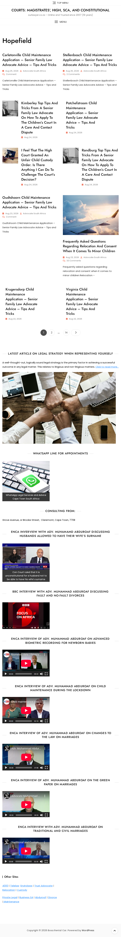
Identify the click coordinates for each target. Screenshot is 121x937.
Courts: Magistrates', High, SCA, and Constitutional (60, 10)
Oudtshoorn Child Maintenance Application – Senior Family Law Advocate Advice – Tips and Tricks (29, 202)
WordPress (88, 930)
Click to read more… (107, 366)
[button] (60, 21)
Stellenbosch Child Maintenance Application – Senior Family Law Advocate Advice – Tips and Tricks (90, 59)
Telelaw (14, 885)
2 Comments (73, 74)
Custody (22, 890)
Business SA (26, 897)
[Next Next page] (76, 332)
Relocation (8, 890)
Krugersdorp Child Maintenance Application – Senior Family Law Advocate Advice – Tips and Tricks (22, 301)
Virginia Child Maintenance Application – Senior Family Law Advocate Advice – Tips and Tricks (82, 301)
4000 (5, 885)
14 (67, 332)
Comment (11, 74)
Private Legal (9, 897)
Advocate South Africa (34, 70)
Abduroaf (40, 897)
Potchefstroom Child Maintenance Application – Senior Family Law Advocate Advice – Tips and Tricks (82, 115)
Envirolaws (26, 885)
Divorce (52, 897)
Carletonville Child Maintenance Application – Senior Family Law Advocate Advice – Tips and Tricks (29, 59)
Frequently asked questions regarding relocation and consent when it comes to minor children (89, 246)
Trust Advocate (43, 885)
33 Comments (73, 260)
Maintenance (11, 901)
